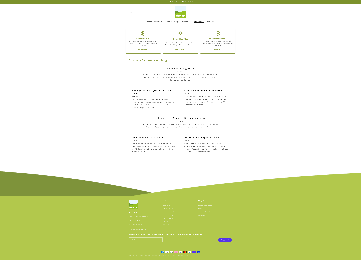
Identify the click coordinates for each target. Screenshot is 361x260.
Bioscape (134, 255)
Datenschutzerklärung (144, 255)
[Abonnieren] (160, 239)
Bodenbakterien (168, 208)
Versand (174, 255)
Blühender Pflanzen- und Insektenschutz (204, 90)
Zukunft (165, 221)
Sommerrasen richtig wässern (180, 68)
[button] (131, 12)
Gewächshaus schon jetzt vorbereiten (202, 137)
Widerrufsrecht (163, 255)
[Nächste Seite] (193, 164)
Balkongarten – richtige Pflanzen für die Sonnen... (151, 92)
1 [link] (167, 164)
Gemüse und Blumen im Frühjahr (148, 137)
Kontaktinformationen (183, 255)
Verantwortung (168, 218)
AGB (169, 255)
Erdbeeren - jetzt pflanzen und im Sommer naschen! (180, 118)
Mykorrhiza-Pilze (168, 215)
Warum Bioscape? (168, 225)
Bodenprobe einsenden (205, 205)
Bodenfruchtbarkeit (169, 212)
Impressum (201, 215)
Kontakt (200, 208)
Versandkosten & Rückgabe (206, 212)
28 (188, 164)
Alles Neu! (166, 205)
